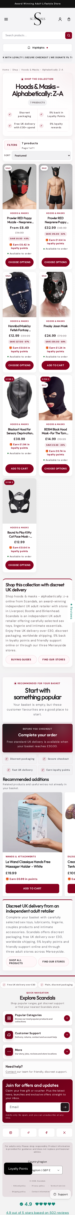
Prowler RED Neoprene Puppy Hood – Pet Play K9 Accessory (55, 224)
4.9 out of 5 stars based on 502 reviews (37, 1213)
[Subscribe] (65, 1107)
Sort (7, 155)
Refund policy (19, 1186)
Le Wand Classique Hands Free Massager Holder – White (28, 864)
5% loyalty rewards (56, 125)
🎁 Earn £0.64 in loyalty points (19, 349)
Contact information (41, 1192)
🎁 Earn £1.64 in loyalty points (55, 241)
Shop (15, 69)
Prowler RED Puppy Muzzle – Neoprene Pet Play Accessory (19, 222)
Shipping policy (19, 1192)
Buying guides (21, 659)
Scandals (41, 1181)
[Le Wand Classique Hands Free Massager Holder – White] (32, 822)
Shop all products (16, 962)
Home (5, 69)
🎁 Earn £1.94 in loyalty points (19, 446)
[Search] (68, 35)
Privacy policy (38, 1186)
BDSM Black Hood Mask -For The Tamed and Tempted (55, 433)
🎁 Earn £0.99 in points (21, 879)
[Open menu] (6, 19)
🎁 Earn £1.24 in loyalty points (56, 349)
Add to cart (55, 365)
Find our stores (53, 659)
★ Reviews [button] (71, 611)
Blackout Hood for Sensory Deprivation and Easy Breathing (19, 433)
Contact (11, 1071)
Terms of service (58, 1186)
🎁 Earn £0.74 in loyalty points (55, 453)
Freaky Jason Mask (56, 326)
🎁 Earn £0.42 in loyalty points (19, 246)
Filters (12, 145)
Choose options (19, 262)
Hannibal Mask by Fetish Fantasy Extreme (19, 330)
